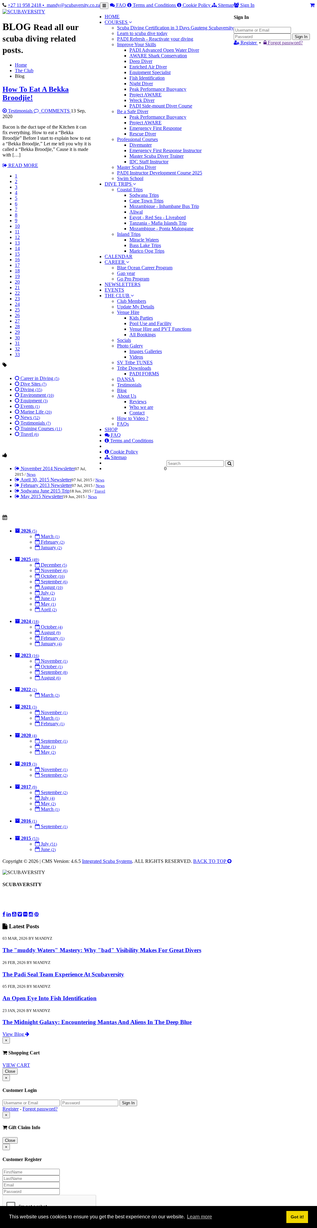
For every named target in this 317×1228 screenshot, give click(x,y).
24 (17, 304)
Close (10, 1071)
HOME (112, 16)
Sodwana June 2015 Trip (45, 490)
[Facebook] (3, 914)
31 (17, 343)
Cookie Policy (196, 5)
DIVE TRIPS (118, 184)
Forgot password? (285, 42)
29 (17, 332)
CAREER (115, 262)
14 (17, 248)
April (48, 609)
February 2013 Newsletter (46, 485)
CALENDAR (118, 256)
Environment (36, 395)
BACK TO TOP (210, 861)
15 (17, 254)
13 (17, 242)
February (52, 542)
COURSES (116, 22)
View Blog (13, 1034)
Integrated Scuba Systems (107, 861)
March (49, 536)
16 (17, 259)
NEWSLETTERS (123, 284)
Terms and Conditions (154, 5)
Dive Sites (32, 384)
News (29, 417)
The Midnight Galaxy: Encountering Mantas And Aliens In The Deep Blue (97, 1022)
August (51, 587)
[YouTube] (14, 914)
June (48, 598)
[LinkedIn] (9, 914)
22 (17, 293)
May (48, 604)
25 (17, 309)
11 (17, 231)
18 (17, 270)
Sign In (301, 36)
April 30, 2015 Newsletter (46, 479)
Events (29, 406)
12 (17, 237)
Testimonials (20, 110)
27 (17, 321)
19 (17, 276)
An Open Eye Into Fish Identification (49, 998)
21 (17, 287)
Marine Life (35, 411)
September (53, 581)
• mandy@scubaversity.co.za (71, 5)
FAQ (121, 5)
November (53, 570)
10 (17, 226)
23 (17, 298)
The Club (24, 70)
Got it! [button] (297, 1216)
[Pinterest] (36, 914)
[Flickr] (25, 914)
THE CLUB (118, 295)
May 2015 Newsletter (41, 496)
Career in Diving (39, 378)
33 (17, 354)
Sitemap (225, 5)
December (53, 565)
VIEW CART (16, 1065)
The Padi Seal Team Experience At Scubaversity (63, 974)
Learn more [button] (199, 1216)
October (52, 576)
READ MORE (22, 165)
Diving (30, 389)
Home (21, 65)
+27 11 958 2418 (25, 5)
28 (17, 326)
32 (17, 348)
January (51, 547)
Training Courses (40, 428)
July (47, 592)
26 (17, 315)
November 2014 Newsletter (47, 468)
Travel (29, 434)
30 (17, 337)
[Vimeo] (20, 914)
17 (17, 265)
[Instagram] (31, 914)
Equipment (33, 400)
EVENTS (114, 290)
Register (248, 42)
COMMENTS (55, 110)
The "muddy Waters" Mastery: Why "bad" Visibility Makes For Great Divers (101, 950)
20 (17, 282)
